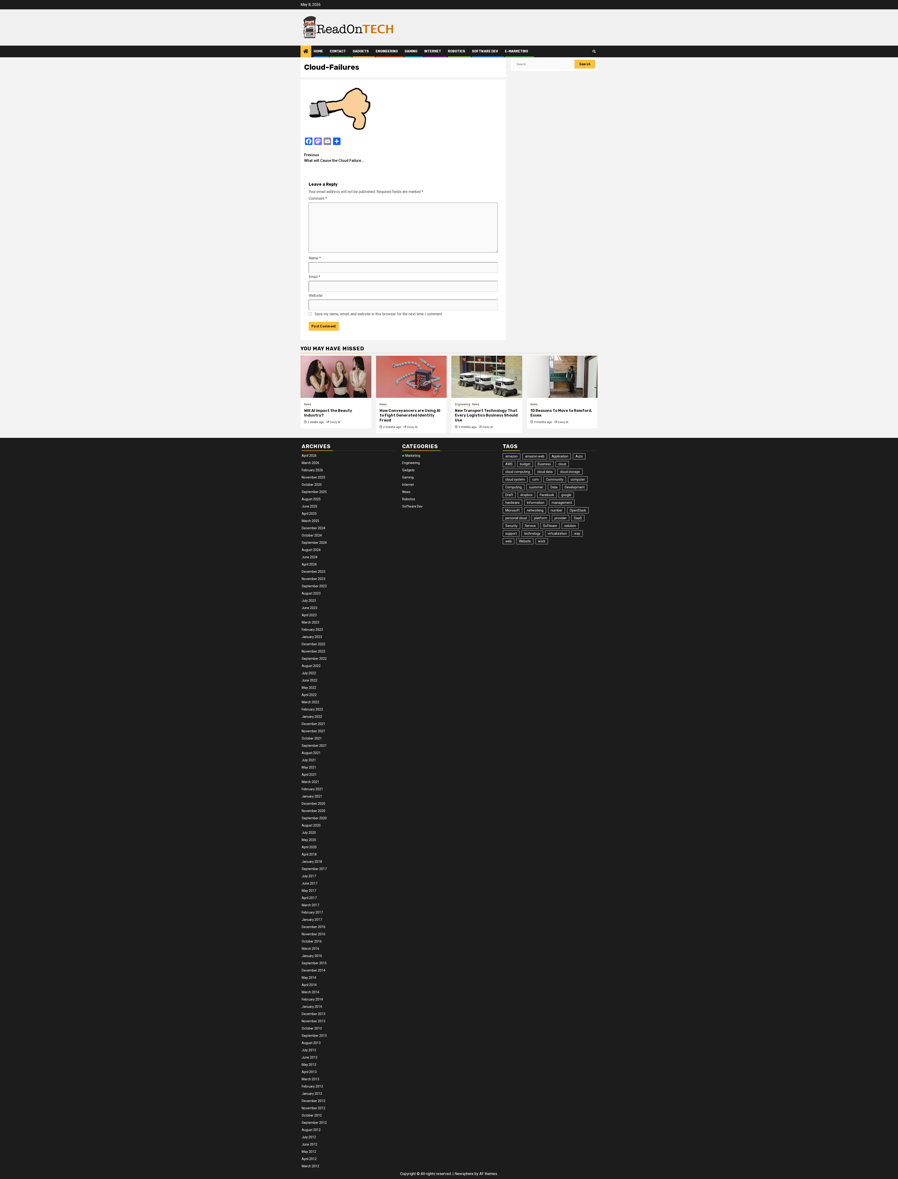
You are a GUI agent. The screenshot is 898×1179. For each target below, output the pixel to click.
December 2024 (313, 528)
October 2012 (312, 1115)
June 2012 (309, 1144)
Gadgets (361, 51)
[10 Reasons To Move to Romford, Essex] (562, 377)
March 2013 (310, 1079)
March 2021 (310, 782)
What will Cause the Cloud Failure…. (334, 158)
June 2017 (309, 883)
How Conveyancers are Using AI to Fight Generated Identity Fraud (410, 415)
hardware (512, 502)
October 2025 (312, 484)
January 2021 (312, 796)
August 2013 (311, 1043)
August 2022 (311, 666)
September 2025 (314, 492)
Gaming (411, 51)
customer (536, 487)
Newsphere (464, 1174)
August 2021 (311, 753)
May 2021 (309, 767)
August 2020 (311, 825)
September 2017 (314, 869)
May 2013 (309, 1065)
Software (550, 526)
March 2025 (310, 521)
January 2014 (312, 1006)
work (541, 541)
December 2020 (313, 803)
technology (532, 533)
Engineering (387, 51)
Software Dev (485, 51)
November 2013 (313, 1021)
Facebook (547, 495)
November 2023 (313, 579)
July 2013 (309, 1050)
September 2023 (314, 586)
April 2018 (309, 854)
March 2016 (310, 948)
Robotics (456, 51)
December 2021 (313, 724)
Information (535, 502)
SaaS (578, 518)
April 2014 (309, 985)
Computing (513, 487)
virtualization (557, 533)
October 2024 (312, 535)
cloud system (515, 479)
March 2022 (310, 702)
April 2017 (309, 898)
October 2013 (312, 1028)
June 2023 (309, 608)
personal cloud (516, 518)
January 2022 (312, 716)
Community (554, 479)
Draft (509, 495)
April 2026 (309, 455)
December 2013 (313, 1014)
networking (535, 510)
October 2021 (312, 738)
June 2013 (309, 1057)
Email (314, 277)
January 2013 (312, 1094)
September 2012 (314, 1123)
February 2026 (312, 470)
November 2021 (313, 731)
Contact (338, 51)
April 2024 (309, 564)
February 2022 (312, 709)
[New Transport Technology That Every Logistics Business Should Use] (486, 377)
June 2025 (309, 506)
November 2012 (313, 1108)
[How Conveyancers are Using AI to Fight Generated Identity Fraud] (411, 377)
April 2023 (309, 615)
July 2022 (309, 673)
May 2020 (309, 840)
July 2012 (309, 1137)
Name (315, 258)
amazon (511, 456)
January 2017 (312, 919)
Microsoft (512, 510)
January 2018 (312, 861)
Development (575, 487)
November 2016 (313, 934)
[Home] (305, 51)
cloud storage (570, 472)
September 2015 (314, 963)
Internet (432, 51)
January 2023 (312, 637)
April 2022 (309, 695)
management (562, 502)
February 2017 (312, 912)
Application (560, 456)
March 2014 (310, 992)
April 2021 (309, 774)
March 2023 (310, 622)
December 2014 (313, 970)
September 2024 (314, 542)
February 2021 (312, 789)
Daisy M (335, 422)
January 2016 (312, 956)
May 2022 (309, 687)
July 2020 (309, 832)
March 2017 (310, 905)
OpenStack (578, 510)
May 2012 (309, 1152)
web (508, 541)
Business (544, 464)
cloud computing (517, 472)
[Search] (594, 51)
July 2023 (309, 600)
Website (315, 295)
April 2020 (309, 847)
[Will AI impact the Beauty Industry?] (336, 377)
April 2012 (309, 1159)
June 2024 (309, 557)
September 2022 (314, 658)
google (566, 495)
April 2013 (309, 1072)
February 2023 (312, 629)
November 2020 (313, 811)
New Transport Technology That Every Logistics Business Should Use (486, 415)
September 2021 (314, 745)
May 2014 (309, 977)
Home (318, 51)
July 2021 (309, 760)
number (556, 510)
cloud (562, 464)
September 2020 (314, 818)
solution (570, 526)
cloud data (545, 472)
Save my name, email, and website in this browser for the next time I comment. (379, 314)
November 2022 (313, 651)
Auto (579, 456)
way (577, 533)
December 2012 (313, 1101)
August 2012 (311, 1130)
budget (525, 464)
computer (578, 479)
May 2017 (309, 890)
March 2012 (310, 1166)
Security (511, 526)
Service (530, 526)
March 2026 (310, 463)
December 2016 (313, 927)
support (511, 533)
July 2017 (309, 876)
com (535, 479)
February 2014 (312, 999)
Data (554, 487)
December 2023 (313, 571)
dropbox (526, 495)
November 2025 (313, 477)
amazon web (534, 456)
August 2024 (311, 550)
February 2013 (312, 1086)
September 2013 (314, 1036)
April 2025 (309, 513)
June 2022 (309, 680)
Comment (318, 198)
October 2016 (312, 941)
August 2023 (311, 593)
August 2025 (311, 499)
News (307, 404)
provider (560, 518)
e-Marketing (516, 51)
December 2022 (313, 644)
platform (540, 518)
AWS (509, 464)
